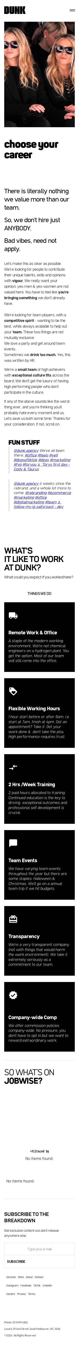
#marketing (60, 460)
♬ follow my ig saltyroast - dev (38, 504)
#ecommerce (59, 493)
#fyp (17, 464)
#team (50, 502)
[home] (12, 10)
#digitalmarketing (29, 502)
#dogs (43, 460)
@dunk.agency (26, 450)
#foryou (29, 464)
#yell (53, 455)
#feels (43, 455)
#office (31, 455)
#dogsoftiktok (25, 460)
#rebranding (36, 493)
